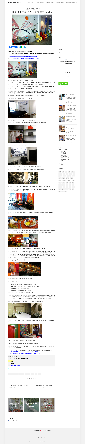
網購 (64, 187)
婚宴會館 (67, 178)
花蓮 (62, 189)
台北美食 (60, 173)
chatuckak (15, 373)
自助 (59, 189)
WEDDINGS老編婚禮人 (49, 2)
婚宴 (59, 178)
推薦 (59, 182)
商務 (64, 173)
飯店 (62, 191)
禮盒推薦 (60, 187)
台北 (69, 171)
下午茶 (60, 171)
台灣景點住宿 (73, 94)
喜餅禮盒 (69, 176)
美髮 (70, 187)
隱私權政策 (48, 430)
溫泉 (70, 184)
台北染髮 (73, 171)
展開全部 (60, 149)
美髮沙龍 (73, 187)
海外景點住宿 (37, 8)
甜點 (73, 184)
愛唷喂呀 (61, 160)
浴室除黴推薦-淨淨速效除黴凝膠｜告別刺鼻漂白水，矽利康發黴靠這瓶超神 (71, 119)
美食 (67, 187)
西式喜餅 (69, 189)
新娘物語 (63, 182)
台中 (66, 171)
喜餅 (74, 173)
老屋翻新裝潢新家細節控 (70, 2)
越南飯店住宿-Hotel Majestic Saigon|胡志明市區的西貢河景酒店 (47, 405)
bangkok (10, 373)
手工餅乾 (72, 180)
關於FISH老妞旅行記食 (39, 430)
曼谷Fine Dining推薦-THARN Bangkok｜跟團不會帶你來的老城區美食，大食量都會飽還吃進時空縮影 (71, 110)
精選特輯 (74, 116)
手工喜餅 (68, 180)
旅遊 (67, 182)
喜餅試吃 (73, 176)
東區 (59, 184)
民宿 (67, 184)
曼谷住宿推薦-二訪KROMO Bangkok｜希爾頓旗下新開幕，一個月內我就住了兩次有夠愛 (71, 139)
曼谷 (36, 373)
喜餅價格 (60, 176)
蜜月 (65, 189)
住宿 (63, 171)
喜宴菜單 (70, 173)
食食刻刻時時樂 (40, 2)
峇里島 (60, 180)
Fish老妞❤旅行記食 (14, 2)
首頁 (24, 8)
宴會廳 (72, 178)
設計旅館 (39, 373)
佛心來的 (61, 163)
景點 (73, 182)
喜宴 (67, 173)
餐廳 (65, 191)
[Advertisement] (67, 26)
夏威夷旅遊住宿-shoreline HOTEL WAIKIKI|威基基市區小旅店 (16, 405)
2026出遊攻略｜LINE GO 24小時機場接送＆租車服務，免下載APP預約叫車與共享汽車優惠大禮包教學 (71, 99)
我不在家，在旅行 (31, 2)
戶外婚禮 (64, 180)
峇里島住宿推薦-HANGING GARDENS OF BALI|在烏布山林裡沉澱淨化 (31, 405)
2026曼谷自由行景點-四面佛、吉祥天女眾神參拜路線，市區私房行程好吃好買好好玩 (71, 130)
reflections (27, 373)
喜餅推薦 (64, 176)
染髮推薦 (63, 184)
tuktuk (32, 373)
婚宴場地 (63, 178)
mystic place (21, 373)
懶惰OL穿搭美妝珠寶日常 (60, 2)
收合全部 (65, 149)
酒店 (59, 191)
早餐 (70, 182)
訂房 (73, 189)
